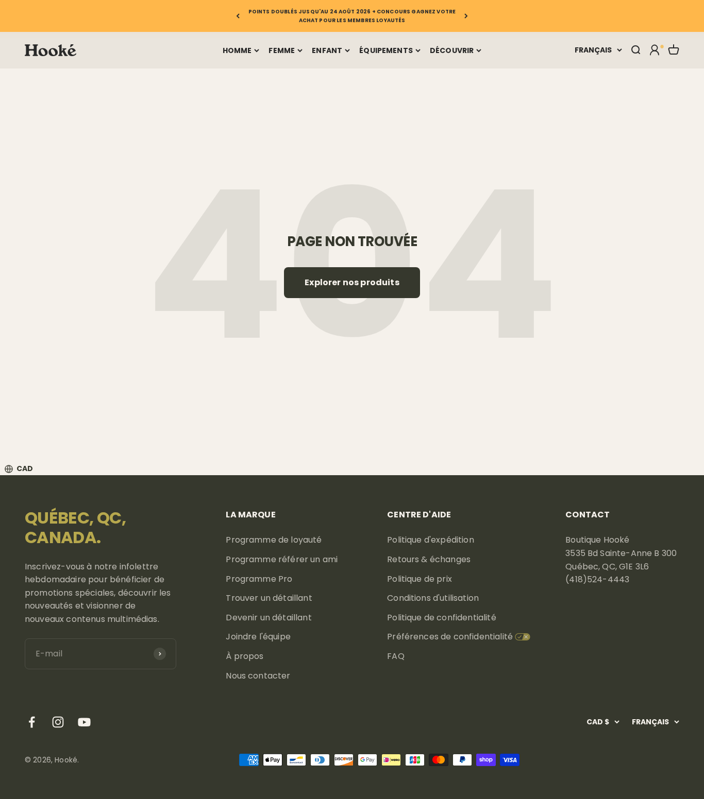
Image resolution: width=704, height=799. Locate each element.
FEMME (282, 50)
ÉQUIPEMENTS (386, 50)
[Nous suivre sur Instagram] (58, 722)
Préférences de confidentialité (450, 636)
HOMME (237, 50)
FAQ (395, 656)
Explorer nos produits (352, 282)
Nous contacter (258, 676)
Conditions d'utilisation (433, 598)
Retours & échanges (429, 559)
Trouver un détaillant (269, 598)
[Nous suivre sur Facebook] (32, 722)
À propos (244, 656)
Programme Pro (259, 579)
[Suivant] (466, 16)
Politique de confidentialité (441, 617)
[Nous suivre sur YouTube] (84, 722)
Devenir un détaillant (268, 617)
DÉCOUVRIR (452, 50)
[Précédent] (238, 16)
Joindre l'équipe (258, 636)
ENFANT (327, 50)
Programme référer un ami (282, 559)
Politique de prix (419, 579)
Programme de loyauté (274, 540)
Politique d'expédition (430, 540)
